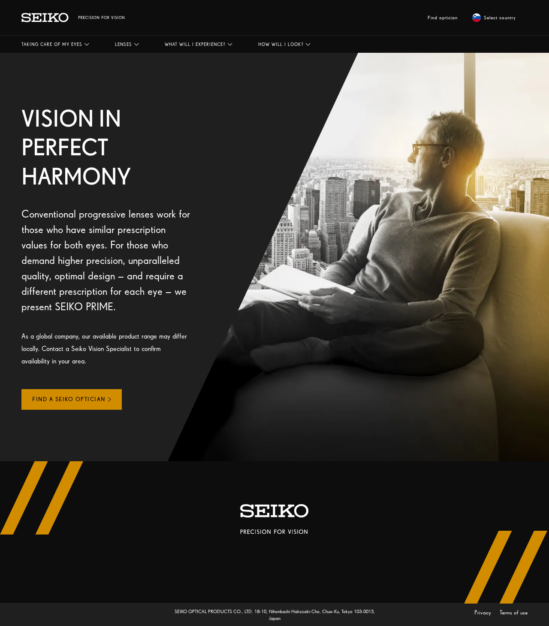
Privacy (483, 612)
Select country (500, 18)
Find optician (443, 18)
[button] (55, 44)
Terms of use (514, 612)
